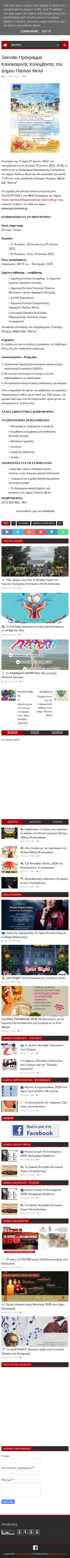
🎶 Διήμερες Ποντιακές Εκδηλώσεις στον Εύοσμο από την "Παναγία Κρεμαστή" (41, 1064)
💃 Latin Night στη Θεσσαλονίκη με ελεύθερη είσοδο (33, 978)
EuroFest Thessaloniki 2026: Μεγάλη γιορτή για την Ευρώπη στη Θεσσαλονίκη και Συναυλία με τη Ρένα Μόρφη (32, 1023)
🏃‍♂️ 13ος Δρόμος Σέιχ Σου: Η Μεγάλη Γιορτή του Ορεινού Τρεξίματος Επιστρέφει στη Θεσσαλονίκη (30, 582)
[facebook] (35, 1547)
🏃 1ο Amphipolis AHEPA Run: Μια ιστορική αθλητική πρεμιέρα (28, 675)
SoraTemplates (23, 1553)
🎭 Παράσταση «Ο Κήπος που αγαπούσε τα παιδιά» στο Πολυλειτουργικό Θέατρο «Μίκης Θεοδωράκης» (44, 833)
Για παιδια (23, 523)
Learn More (29, 31)
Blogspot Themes (57, 1553)
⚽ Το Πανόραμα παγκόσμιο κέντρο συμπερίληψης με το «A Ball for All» (32, 628)
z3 (60, 523)
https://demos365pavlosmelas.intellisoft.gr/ (29, 200)
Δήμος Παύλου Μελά (43, 523)
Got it (46, 31)
